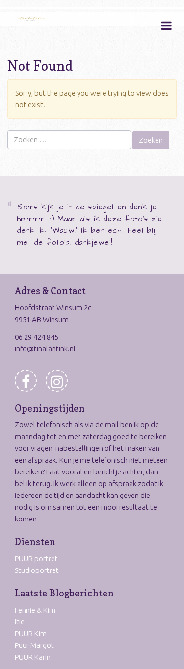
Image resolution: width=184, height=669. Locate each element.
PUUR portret (36, 558)
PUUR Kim (31, 633)
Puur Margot (34, 645)
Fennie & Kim (35, 610)
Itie (20, 622)
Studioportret (37, 570)
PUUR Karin (33, 657)
